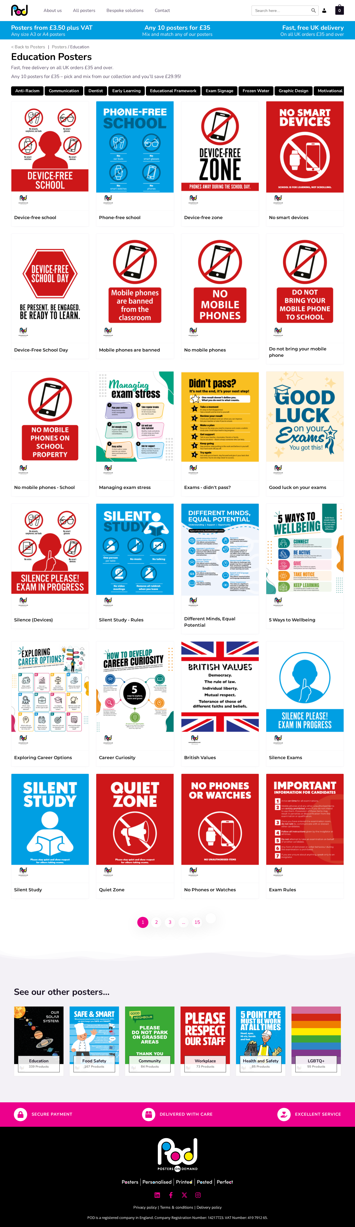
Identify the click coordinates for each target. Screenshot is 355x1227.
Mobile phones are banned (129, 350)
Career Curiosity (117, 757)
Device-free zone (203, 217)
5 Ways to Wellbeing (292, 620)
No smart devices (288, 217)
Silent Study (28, 889)
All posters (84, 10)
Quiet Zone (112, 889)
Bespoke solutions (125, 10)
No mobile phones (205, 350)
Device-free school (35, 217)
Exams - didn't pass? (207, 487)
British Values (200, 757)
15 (197, 922)
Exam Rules (282, 889)
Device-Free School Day (41, 350)
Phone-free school (120, 217)
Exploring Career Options (43, 757)
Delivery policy (209, 1207)
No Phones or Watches (210, 889)
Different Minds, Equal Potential (209, 622)
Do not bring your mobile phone (297, 352)
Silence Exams (285, 757)
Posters (59, 47)
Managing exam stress (125, 487)
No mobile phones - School (44, 487)
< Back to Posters (28, 47)
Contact (162, 10)
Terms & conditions (176, 1207)
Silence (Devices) (33, 620)
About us (53, 10)
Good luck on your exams (297, 487)
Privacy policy (145, 1207)
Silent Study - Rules (121, 620)
